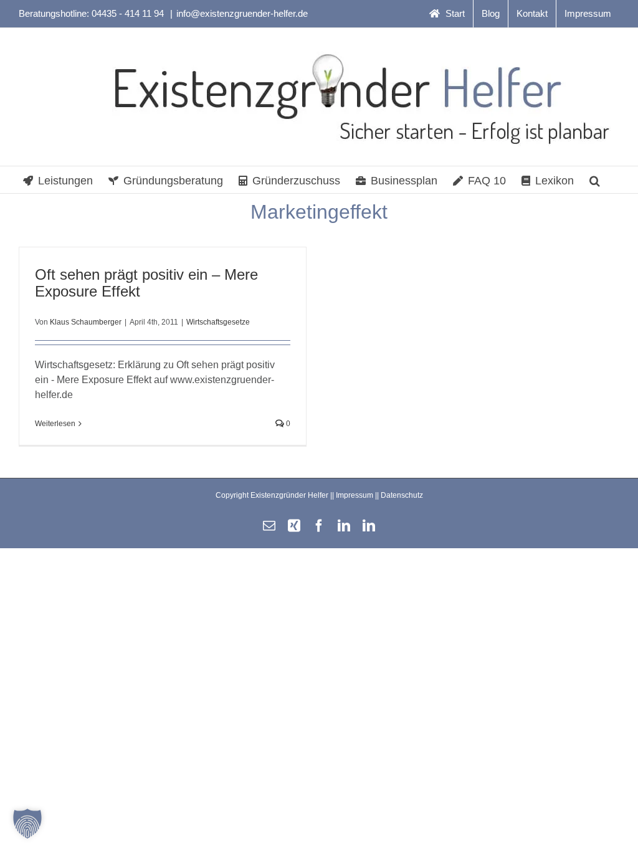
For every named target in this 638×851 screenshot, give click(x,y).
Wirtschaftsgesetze (218, 322)
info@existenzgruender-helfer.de (242, 13)
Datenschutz (402, 495)
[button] (594, 179)
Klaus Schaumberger (85, 322)
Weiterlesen (55, 423)
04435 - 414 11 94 (129, 13)
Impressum (354, 495)
